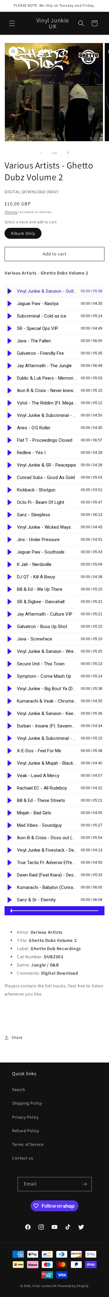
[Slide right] (67, 152)
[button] (12, 23)
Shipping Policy (27, 1103)
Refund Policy (25, 1130)
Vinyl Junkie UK (44, 1286)
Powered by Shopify (73, 1286)
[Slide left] (41, 152)
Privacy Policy (25, 1117)
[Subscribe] (84, 1184)
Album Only (23, 233)
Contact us (22, 1158)
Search (18, 1089)
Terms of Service (28, 1144)
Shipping (11, 212)
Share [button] (17, 1037)
